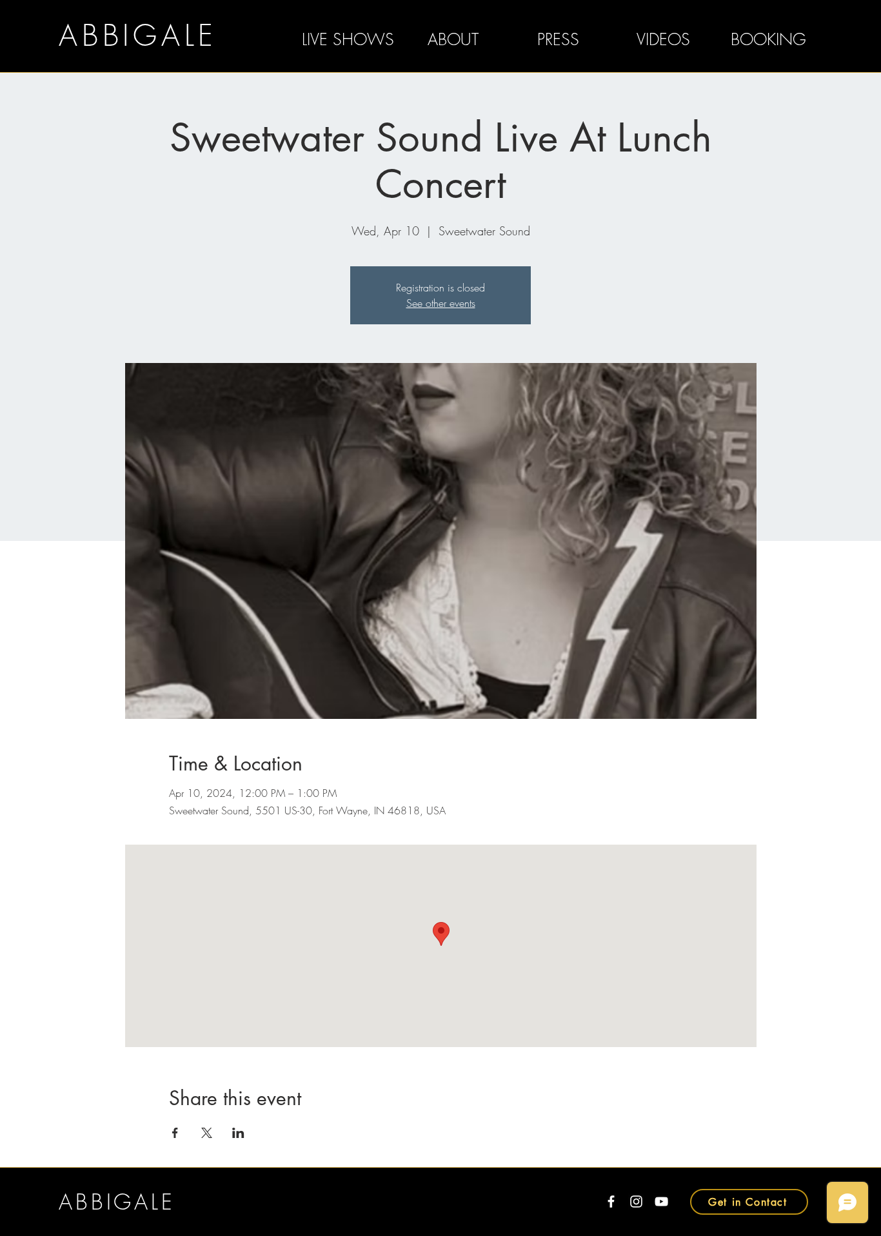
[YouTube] (661, 1201)
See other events (440, 303)
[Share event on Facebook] (175, 1133)
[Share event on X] (207, 1133)
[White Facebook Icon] (611, 1201)
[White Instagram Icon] (636, 1201)
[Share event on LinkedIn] (238, 1133)
